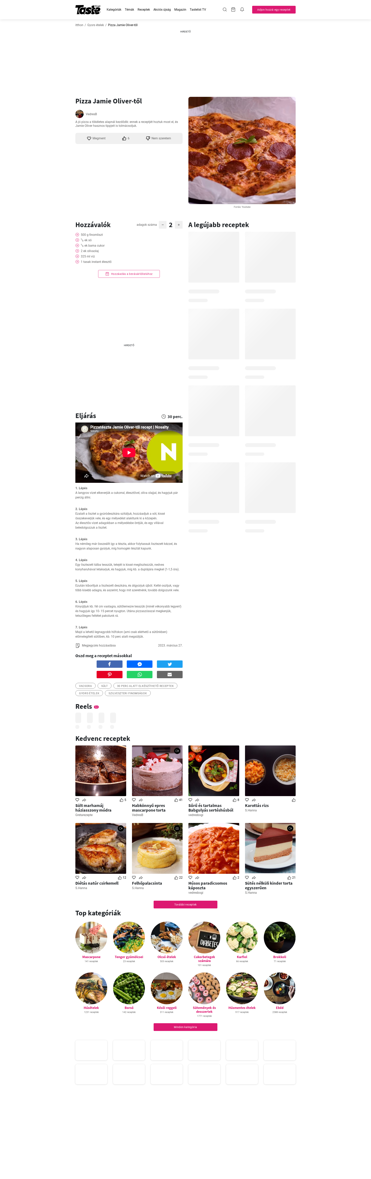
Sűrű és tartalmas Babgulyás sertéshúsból (210, 807)
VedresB (91, 114)
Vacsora (85, 685)
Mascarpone (91, 957)
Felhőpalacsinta (147, 883)
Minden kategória (185, 1027)
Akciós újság (162, 9)
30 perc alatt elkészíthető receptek (145, 685)
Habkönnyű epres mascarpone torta (149, 807)
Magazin (180, 9)
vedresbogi (195, 815)
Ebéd (279, 1007)
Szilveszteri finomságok (128, 693)
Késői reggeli (167, 1007)
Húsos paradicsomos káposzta (207, 885)
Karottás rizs (257, 805)
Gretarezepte (84, 815)
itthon (79, 25)
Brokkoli (279, 957)
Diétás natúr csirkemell (96, 883)
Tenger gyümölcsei (129, 957)
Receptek (144, 9)
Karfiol (242, 957)
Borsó (129, 1007)
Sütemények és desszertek (204, 1009)
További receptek (185, 904)
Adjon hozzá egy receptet (274, 9)
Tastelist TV (198, 9)
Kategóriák (114, 9)
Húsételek (91, 1007)
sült (104, 685)
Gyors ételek (95, 25)
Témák (129, 9)
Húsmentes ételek (242, 1007)
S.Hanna (251, 810)
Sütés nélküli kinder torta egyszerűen (269, 885)
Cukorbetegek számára (204, 959)
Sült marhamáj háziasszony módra (93, 807)
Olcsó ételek (166, 957)
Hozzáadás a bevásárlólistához (131, 273)
